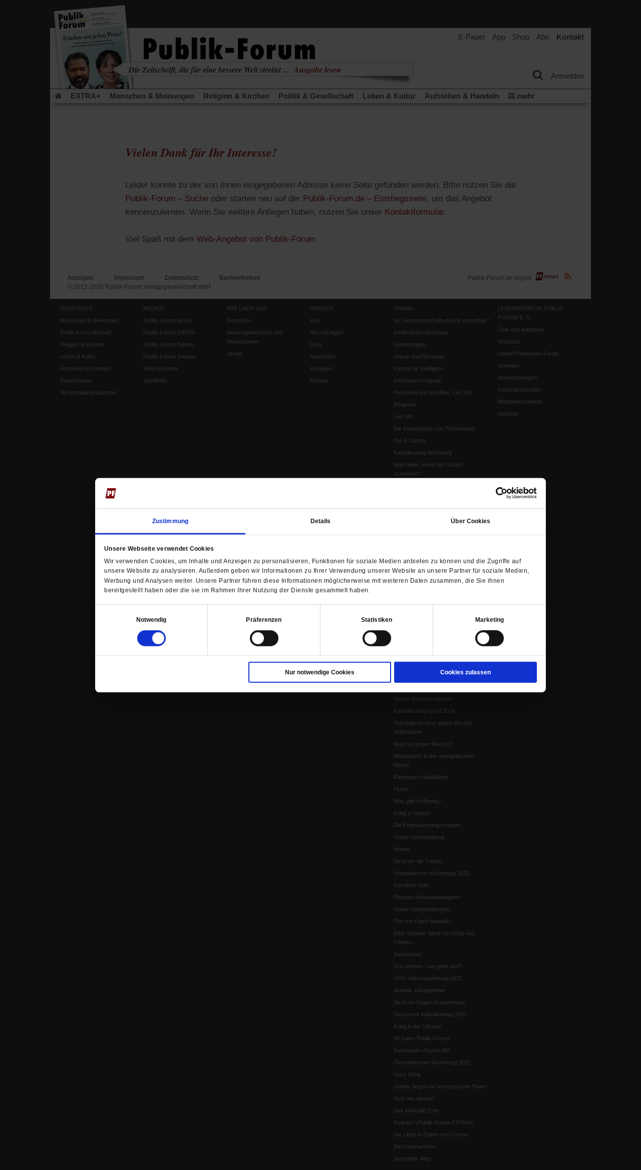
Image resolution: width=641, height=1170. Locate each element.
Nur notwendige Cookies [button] (320, 672)
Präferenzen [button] (263, 619)
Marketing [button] (489, 619)
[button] (151, 620)
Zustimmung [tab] (170, 521)
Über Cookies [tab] (470, 521)
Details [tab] (320, 521)
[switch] (264, 638)
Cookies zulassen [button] (465, 672)
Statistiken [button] (376, 619)
